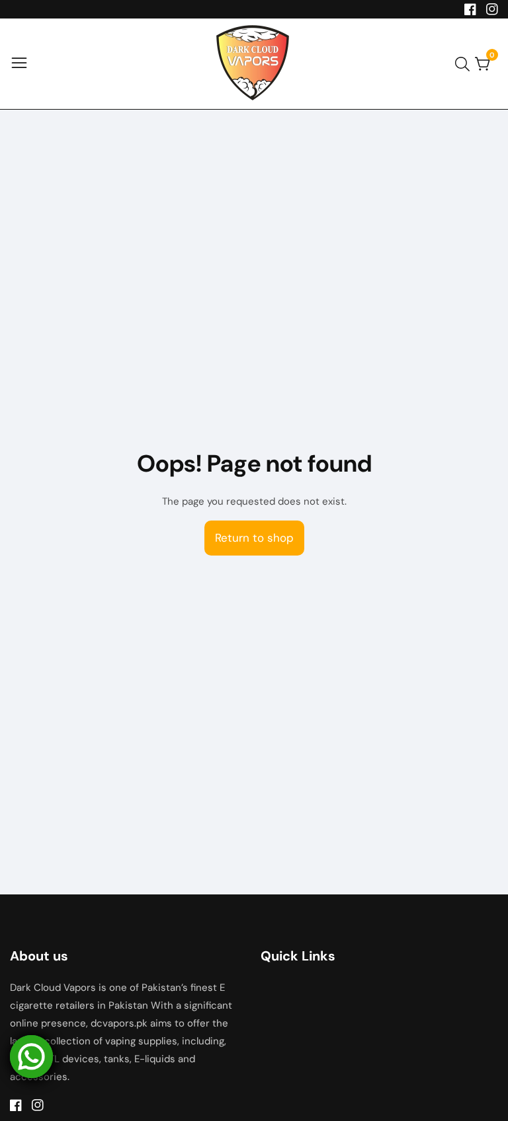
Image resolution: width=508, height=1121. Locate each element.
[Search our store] (465, 64)
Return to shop (254, 537)
